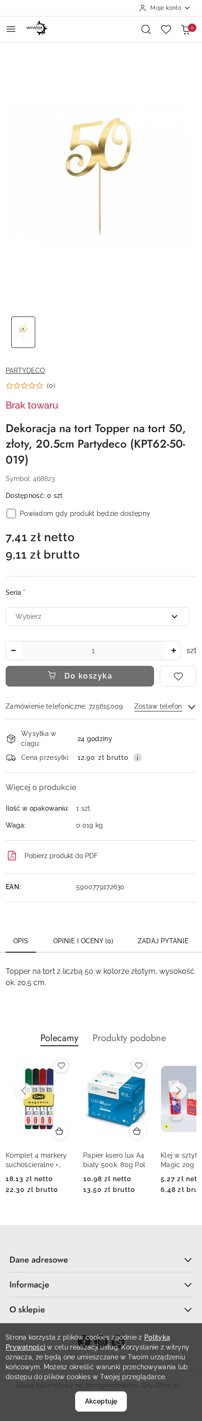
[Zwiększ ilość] (173, 650)
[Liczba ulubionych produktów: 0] (166, 29)
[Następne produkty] (178, 1091)
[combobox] (97, 616)
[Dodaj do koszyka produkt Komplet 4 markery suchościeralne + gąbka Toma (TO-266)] (59, 1130)
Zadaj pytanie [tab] (163, 941)
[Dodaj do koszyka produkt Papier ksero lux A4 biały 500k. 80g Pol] (137, 1130)
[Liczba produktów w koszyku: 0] (185, 29)
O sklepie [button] (27, 1309)
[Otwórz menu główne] (11, 29)
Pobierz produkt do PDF (61, 856)
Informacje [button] (29, 1285)
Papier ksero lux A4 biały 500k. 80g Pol (114, 1160)
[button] (30, 385)
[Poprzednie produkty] (23, 1091)
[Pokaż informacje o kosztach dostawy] (137, 757)
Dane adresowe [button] (38, 1260)
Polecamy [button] (59, 1038)
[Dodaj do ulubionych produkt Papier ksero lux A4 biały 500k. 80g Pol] (139, 1065)
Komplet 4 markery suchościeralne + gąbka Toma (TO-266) (36, 1160)
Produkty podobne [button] (129, 1038)
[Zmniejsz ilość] (13, 650)
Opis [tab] (21, 941)
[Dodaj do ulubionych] (178, 676)
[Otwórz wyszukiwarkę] (146, 29)
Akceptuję (101, 1401)
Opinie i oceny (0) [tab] (83, 941)
